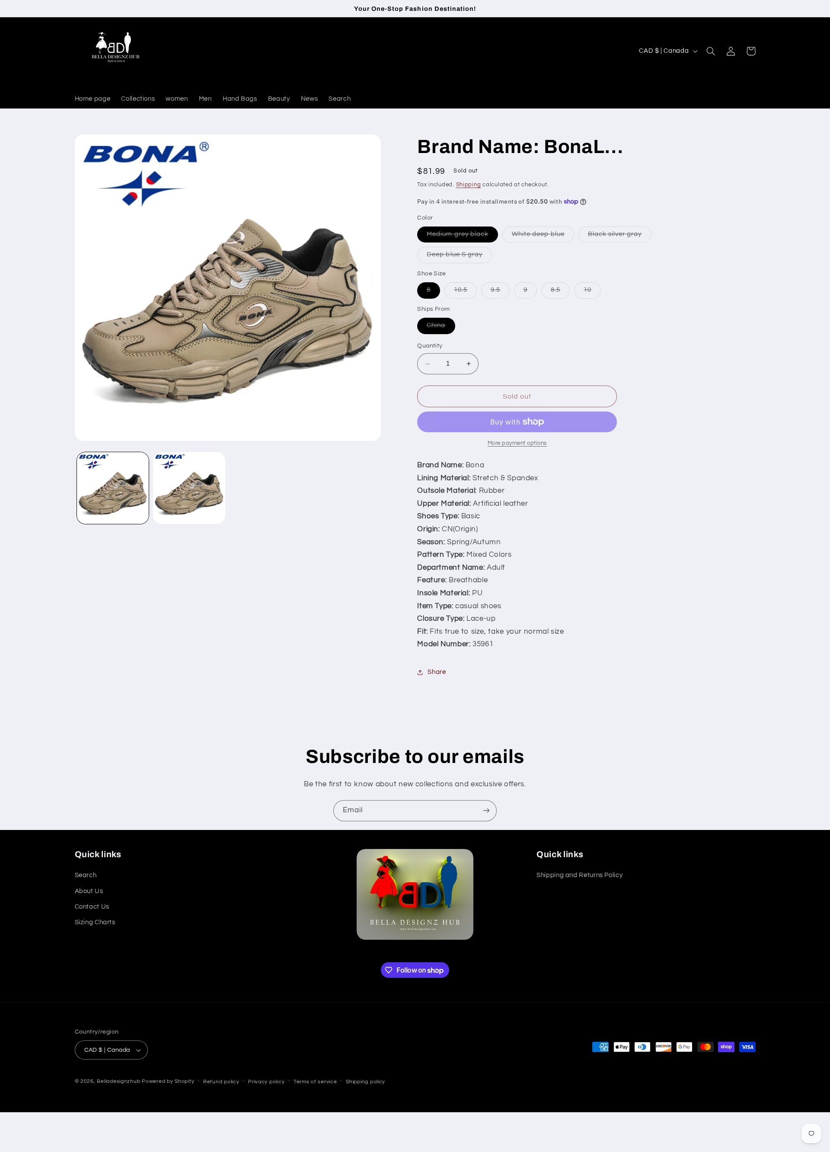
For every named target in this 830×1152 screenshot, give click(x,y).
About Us (89, 891)
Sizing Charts (95, 922)
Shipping (468, 185)
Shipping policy (365, 1081)
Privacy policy (266, 1081)
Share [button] (437, 672)
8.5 (560, 293)
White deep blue (543, 236)
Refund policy (221, 1081)
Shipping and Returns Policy (579, 875)
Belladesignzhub (118, 1081)
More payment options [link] (517, 443)
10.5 (465, 293)
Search (86, 875)
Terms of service (315, 1081)
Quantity (429, 346)
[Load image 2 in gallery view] (189, 488)
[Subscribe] (486, 810)
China (441, 328)
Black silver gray (619, 236)
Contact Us (92, 906)
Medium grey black (462, 236)
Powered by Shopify (168, 1081)
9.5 (500, 293)
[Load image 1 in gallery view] (113, 488)
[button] (711, 51)
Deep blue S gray (459, 257)
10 (592, 293)
